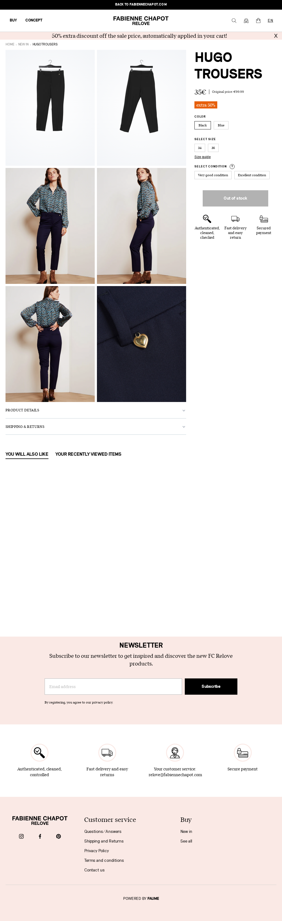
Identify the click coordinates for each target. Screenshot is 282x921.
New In (23, 44)
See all (186, 841)
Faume (153, 898)
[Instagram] (21, 837)
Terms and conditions (104, 860)
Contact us (94, 870)
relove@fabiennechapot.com (175, 775)
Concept (33, 20)
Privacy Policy (96, 850)
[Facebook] (40, 837)
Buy (13, 20)
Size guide (202, 157)
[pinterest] (58, 837)
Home (10, 44)
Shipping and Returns (104, 841)
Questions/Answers (102, 831)
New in (186, 831)
